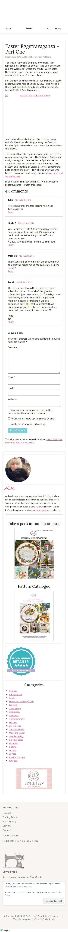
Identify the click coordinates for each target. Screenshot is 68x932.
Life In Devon (15, 726)
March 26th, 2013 (23, 200)
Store (29, 28)
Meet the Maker (17, 733)
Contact (7, 813)
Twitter (12, 847)
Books (12, 698)
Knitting (13, 722)
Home (8, 28)
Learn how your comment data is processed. (33, 441)
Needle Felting (16, 736)
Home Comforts (16, 719)
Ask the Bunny (15, 694)
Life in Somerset (16, 729)
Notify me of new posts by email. (28, 424)
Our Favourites (16, 740)
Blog (49, 28)
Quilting (12, 747)
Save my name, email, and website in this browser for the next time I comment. (30, 411)
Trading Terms (10, 817)
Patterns (47, 57)
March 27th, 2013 (26, 256)
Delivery (7, 826)
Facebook (5, 847)
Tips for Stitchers (17, 757)
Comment (14, 347)
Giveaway (14, 715)
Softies (12, 754)
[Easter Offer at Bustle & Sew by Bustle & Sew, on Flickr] (34, 114)
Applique (13, 691)
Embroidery (14, 712)
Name (11, 377)
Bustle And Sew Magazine (21, 701)
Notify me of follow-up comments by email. (33, 419)
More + (58, 28)
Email (11, 388)
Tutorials (13, 761)
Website (12, 399)
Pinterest (25, 847)
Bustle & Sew (34, 12)
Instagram (19, 847)
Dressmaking (15, 708)
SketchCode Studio (45, 919)
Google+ (32, 847)
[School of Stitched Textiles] (21, 662)
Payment (7, 830)
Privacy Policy (9, 822)
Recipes (12, 750)
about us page (42, 510)
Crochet (13, 705)
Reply (10, 212)
